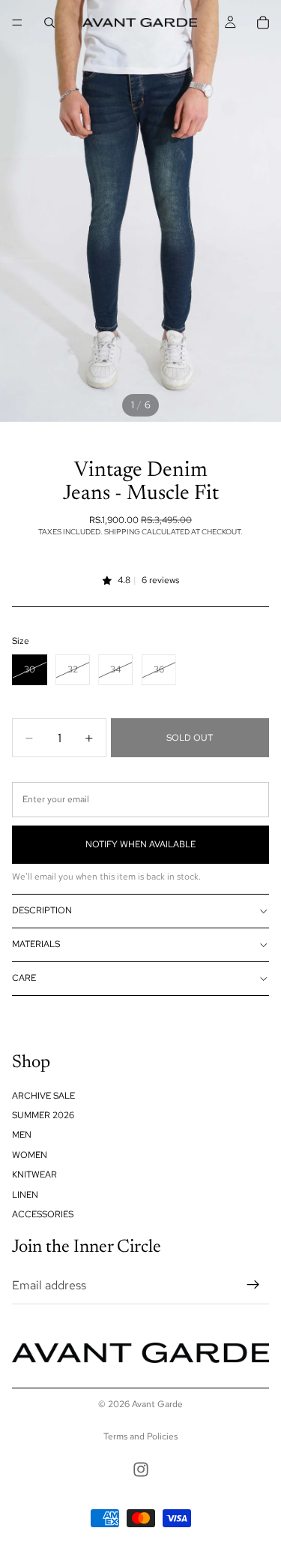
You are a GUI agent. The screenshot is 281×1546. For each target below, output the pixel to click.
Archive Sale (43, 1095)
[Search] (49, 22)
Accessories (42, 1214)
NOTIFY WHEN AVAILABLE (140, 844)
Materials (36, 944)
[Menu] (17, 22)
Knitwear (34, 1175)
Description (42, 910)
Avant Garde (157, 1404)
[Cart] (263, 22)
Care (24, 978)
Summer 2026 (43, 1115)
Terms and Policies (140, 1436)
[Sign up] (253, 1285)
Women (29, 1154)
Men (21, 1135)
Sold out (189, 738)
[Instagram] (141, 1469)
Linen (25, 1194)
